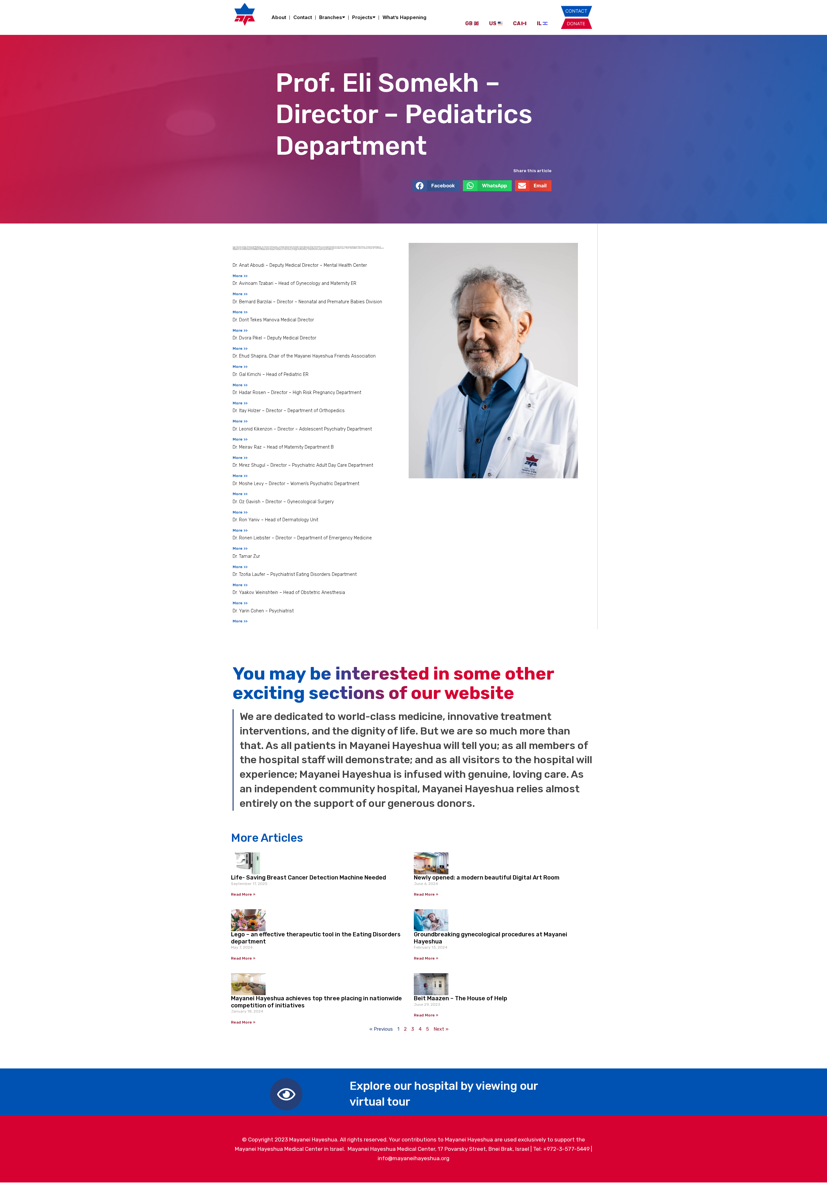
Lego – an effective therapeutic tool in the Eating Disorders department (316, 938)
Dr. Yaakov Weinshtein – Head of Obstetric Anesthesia (289, 592)
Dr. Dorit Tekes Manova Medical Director (273, 320)
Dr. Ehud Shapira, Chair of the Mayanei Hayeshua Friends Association (304, 356)
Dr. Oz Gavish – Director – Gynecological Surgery (283, 502)
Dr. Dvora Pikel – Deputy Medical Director (274, 338)
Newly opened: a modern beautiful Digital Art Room (487, 877)
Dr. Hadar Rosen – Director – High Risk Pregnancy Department (297, 392)
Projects (362, 17)
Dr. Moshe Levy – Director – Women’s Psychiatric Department (296, 483)
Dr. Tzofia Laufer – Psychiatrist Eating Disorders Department (295, 574)
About (278, 17)
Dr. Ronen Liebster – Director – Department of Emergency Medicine (302, 538)
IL (539, 23)
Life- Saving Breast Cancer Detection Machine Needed (308, 877)
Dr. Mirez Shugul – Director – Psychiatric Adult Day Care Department (303, 465)
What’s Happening (404, 17)
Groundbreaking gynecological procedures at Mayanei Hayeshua (490, 938)
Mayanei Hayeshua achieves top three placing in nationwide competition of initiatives (316, 1002)
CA (516, 23)
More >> (240, 276)
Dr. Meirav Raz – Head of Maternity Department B (283, 447)
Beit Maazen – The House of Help (460, 998)
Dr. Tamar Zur (246, 556)
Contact (302, 17)
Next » (441, 1029)
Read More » (243, 894)
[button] (436, 185)
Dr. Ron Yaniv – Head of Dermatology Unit (275, 520)
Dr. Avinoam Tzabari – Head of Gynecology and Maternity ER (294, 283)
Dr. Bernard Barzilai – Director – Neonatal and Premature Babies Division (307, 302)
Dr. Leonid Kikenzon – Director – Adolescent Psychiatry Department (302, 429)
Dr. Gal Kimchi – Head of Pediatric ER (271, 374)
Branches (330, 17)
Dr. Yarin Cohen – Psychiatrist (263, 611)
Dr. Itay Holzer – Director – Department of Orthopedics (289, 410)
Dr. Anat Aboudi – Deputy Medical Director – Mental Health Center (300, 265)
